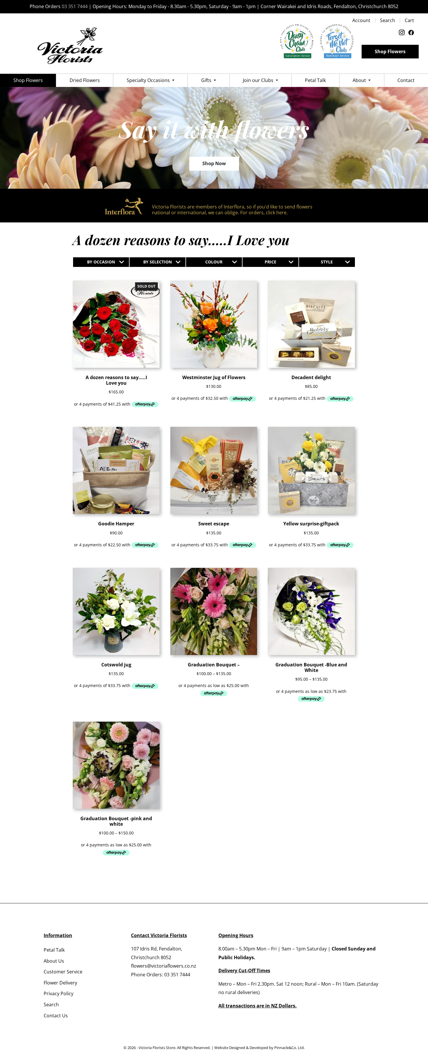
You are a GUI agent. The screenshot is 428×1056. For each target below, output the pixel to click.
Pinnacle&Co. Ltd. (289, 1047)
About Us (54, 961)
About (360, 80)
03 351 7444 (75, 6)
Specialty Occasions (149, 80)
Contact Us (56, 1015)
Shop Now (214, 163)
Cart (409, 20)
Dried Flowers (85, 80)
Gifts (207, 80)
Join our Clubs (259, 80)
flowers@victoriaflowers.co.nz (163, 966)
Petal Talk (315, 80)
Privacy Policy (58, 993)
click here (276, 212)
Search (387, 20)
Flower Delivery (60, 983)
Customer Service (63, 971)
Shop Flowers (390, 51)
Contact (406, 80)
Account (361, 20)
